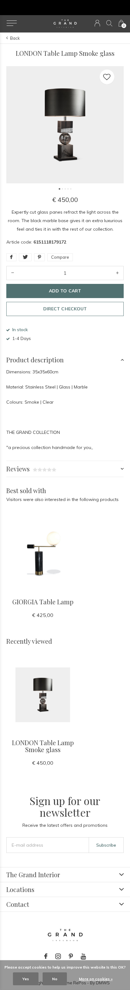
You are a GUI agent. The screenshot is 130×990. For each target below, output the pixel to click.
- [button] (12, 273)
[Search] (109, 23)
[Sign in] (97, 23)
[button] (11, 23)
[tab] (65, 360)
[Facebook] (45, 956)
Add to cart (65, 291)
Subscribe (106, 845)
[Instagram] (58, 956)
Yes (25, 978)
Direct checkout (64, 309)
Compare (60, 257)
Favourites (107, 76)
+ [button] (117, 273)
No (54, 978)
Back (15, 38)
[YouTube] (83, 956)
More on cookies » (96, 978)
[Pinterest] (71, 956)
